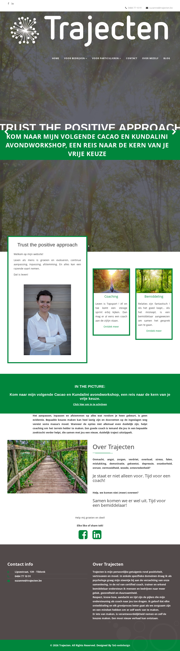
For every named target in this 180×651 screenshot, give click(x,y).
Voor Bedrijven (74, 58)
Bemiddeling (153, 296)
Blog (166, 58)
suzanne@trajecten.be (161, 7)
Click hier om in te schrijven (90, 404)
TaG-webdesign (121, 645)
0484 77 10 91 (135, 7)
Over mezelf (150, 58)
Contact (131, 58)
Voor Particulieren (105, 58)
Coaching (111, 296)
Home (55, 58)
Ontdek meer (111, 326)
